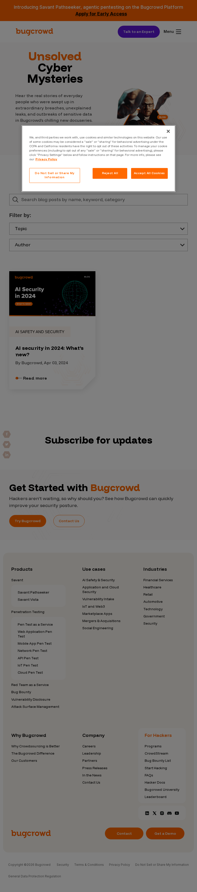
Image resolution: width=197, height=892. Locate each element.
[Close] (168, 131)
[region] (98, 158)
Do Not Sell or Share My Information (54, 175)
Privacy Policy (46, 159)
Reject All (110, 173)
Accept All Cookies (149, 173)
